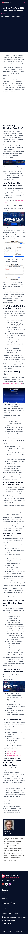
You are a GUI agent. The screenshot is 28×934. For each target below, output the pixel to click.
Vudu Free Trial (11, 753)
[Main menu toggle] (24, 2)
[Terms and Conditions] (7, 906)
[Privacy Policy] (5, 909)
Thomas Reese (11, 16)
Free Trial (3, 13)
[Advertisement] (14, 33)
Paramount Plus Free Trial (14, 755)
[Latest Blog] (4, 898)
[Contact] (4, 896)
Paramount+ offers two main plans (12, 383)
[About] (3, 893)
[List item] (3, 884)
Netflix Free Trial (11, 751)
